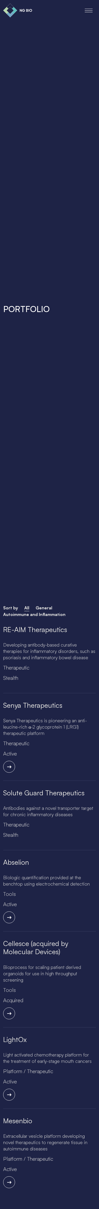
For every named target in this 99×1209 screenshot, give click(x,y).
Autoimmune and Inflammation (34, 614)
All (26, 607)
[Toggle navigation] (89, 11)
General (44, 607)
